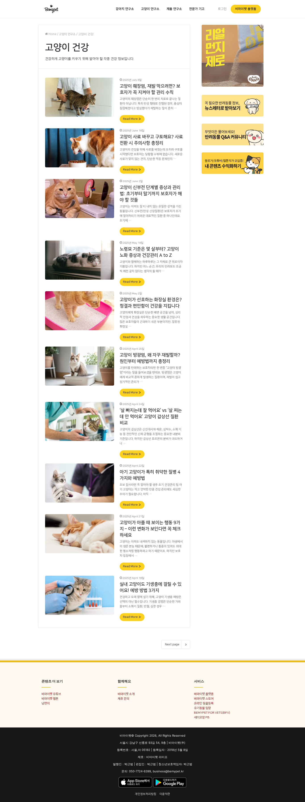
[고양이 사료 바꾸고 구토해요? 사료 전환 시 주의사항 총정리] (79, 147)
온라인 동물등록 (203, 703)
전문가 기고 (197, 9)
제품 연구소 (174, 9)
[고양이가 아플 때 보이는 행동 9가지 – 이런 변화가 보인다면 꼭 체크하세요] (79, 533)
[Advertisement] (232, 245)
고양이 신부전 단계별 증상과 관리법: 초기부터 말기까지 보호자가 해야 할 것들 (151, 193)
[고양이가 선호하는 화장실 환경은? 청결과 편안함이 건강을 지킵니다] (79, 310)
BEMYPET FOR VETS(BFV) (212, 712)
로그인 (222, 9)
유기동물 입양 (202, 708)
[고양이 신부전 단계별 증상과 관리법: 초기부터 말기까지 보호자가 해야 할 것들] (79, 198)
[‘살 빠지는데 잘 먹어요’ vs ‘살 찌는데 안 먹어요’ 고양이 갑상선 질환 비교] (79, 421)
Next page (172, 644)
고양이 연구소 (150, 9)
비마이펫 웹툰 (50, 698)
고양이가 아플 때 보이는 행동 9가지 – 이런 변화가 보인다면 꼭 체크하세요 (150, 529)
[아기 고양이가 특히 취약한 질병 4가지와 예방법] (79, 482)
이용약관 (164, 794)
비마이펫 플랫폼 (245, 9)
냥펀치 (46, 703)
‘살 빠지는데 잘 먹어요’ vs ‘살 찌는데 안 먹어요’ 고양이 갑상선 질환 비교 (151, 416)
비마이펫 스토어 (203, 698)
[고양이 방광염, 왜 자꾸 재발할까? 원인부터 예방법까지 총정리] (79, 366)
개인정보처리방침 (145, 794)
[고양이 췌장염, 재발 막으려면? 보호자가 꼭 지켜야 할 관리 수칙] (79, 97)
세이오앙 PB (201, 717)
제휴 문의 (123, 698)
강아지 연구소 (125, 9)
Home (52, 34)
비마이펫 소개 (126, 694)
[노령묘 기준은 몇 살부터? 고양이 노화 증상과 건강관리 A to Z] (79, 260)
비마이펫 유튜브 (51, 694)
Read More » (132, 119)
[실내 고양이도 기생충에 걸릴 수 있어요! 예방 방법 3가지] (79, 595)
